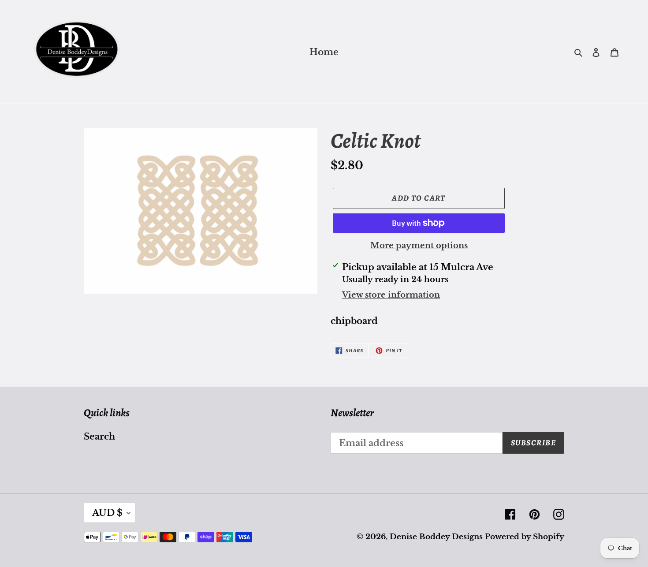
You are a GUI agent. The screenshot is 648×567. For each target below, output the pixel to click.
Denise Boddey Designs (436, 536)
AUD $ (107, 512)
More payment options (419, 245)
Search (99, 436)
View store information (391, 295)
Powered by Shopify (524, 536)
